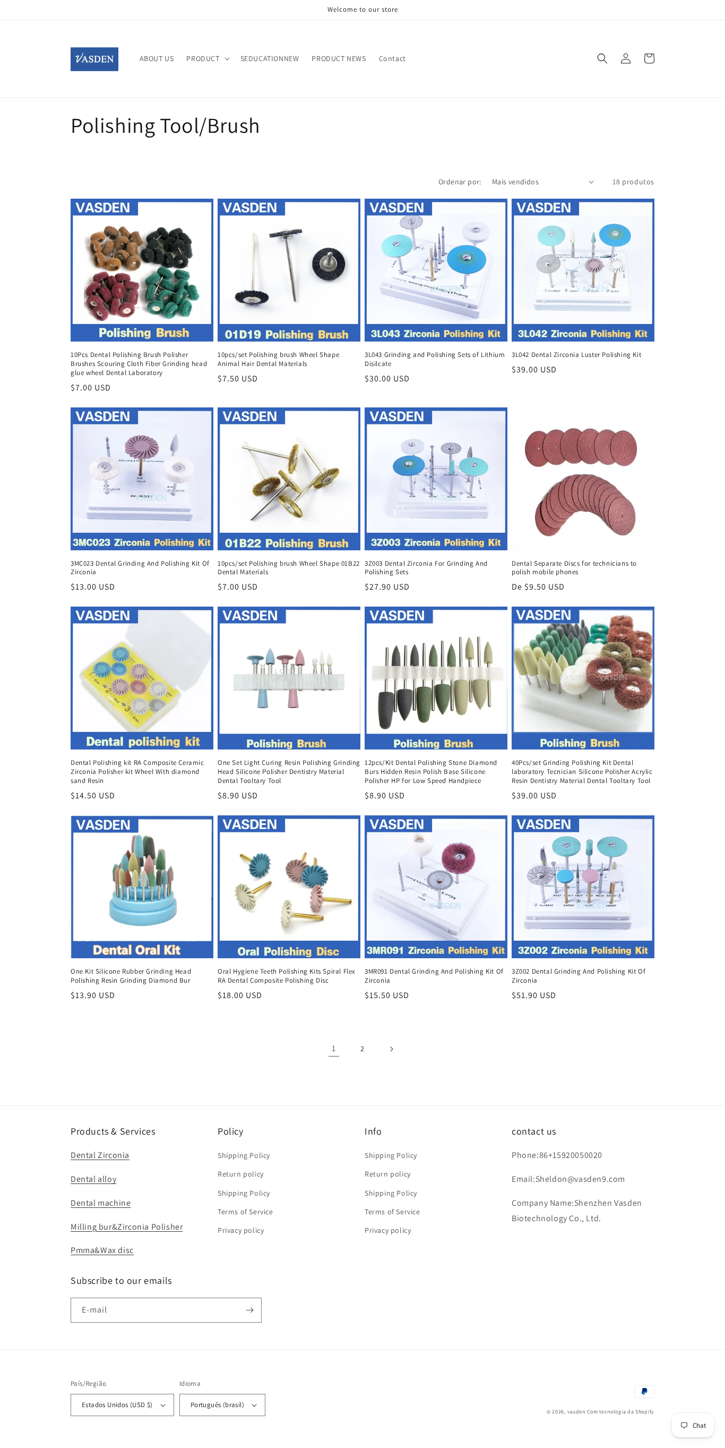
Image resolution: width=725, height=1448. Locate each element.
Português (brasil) (217, 1404)
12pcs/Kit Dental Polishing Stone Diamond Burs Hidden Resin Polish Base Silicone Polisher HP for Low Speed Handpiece (431, 772)
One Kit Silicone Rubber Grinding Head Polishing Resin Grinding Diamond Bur (131, 976)
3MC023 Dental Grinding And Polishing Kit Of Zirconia (140, 568)
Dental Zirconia (100, 1155)
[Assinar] (249, 1310)
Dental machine (101, 1202)
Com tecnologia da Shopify (621, 1411)
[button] (207, 58)
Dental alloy (93, 1179)
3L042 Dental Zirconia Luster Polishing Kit (576, 355)
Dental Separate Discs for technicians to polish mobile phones (574, 568)
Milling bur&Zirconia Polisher (127, 1226)
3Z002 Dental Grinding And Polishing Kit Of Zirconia (578, 976)
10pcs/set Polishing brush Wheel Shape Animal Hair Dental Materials (278, 359)
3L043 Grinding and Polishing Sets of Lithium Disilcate (435, 359)
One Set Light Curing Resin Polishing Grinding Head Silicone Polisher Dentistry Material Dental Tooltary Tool (289, 772)
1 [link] (334, 1048)
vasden (576, 1411)
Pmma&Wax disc (102, 1250)
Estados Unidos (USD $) (117, 1404)
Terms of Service (245, 1211)
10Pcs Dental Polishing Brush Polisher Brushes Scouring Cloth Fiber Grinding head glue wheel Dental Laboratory (139, 364)
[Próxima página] (391, 1049)
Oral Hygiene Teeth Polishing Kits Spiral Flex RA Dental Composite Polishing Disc (287, 976)
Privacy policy (241, 1230)
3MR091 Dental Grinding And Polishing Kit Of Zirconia (434, 976)
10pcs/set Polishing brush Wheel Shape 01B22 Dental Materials (289, 568)
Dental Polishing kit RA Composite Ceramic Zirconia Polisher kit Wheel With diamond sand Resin (137, 772)
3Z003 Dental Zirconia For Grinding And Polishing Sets (426, 568)
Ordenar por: (459, 181)
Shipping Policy (244, 1155)
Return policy (241, 1174)
